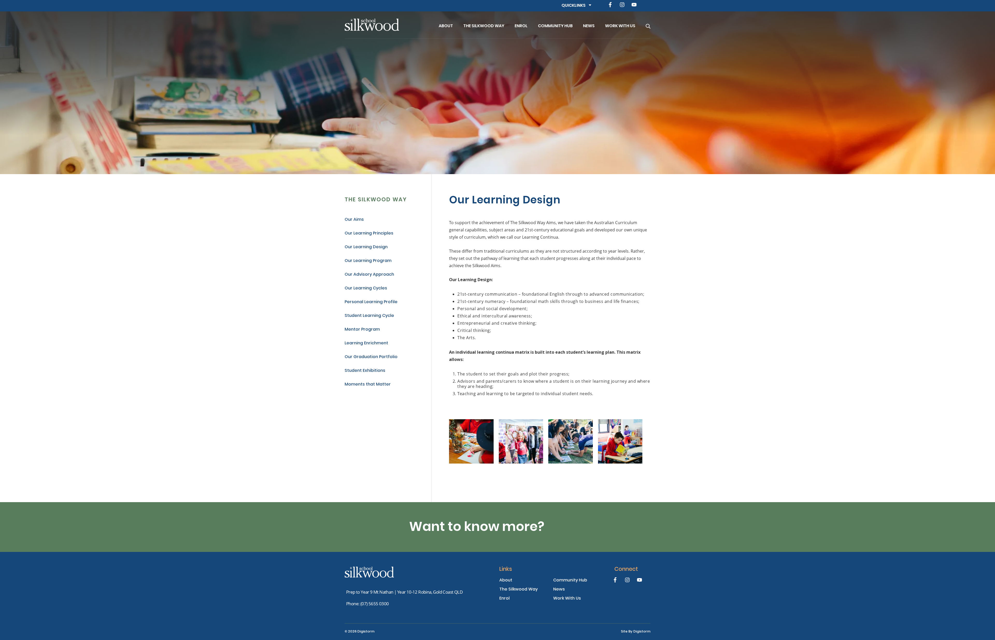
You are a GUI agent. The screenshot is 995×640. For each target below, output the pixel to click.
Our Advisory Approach (369, 275)
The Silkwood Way (483, 26)
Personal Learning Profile (371, 302)
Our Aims (354, 220)
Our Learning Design (366, 247)
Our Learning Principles (369, 233)
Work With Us (620, 26)
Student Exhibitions (365, 371)
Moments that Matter (368, 384)
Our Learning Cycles (366, 288)
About (446, 26)
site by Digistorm (635, 632)
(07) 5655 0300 (374, 604)
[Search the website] (648, 24)
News (589, 26)
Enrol (521, 26)
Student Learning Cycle (369, 316)
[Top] (369, 572)
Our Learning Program (368, 261)
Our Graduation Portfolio (371, 357)
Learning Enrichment (366, 343)
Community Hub (555, 26)
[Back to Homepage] (383, 25)
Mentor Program (362, 329)
